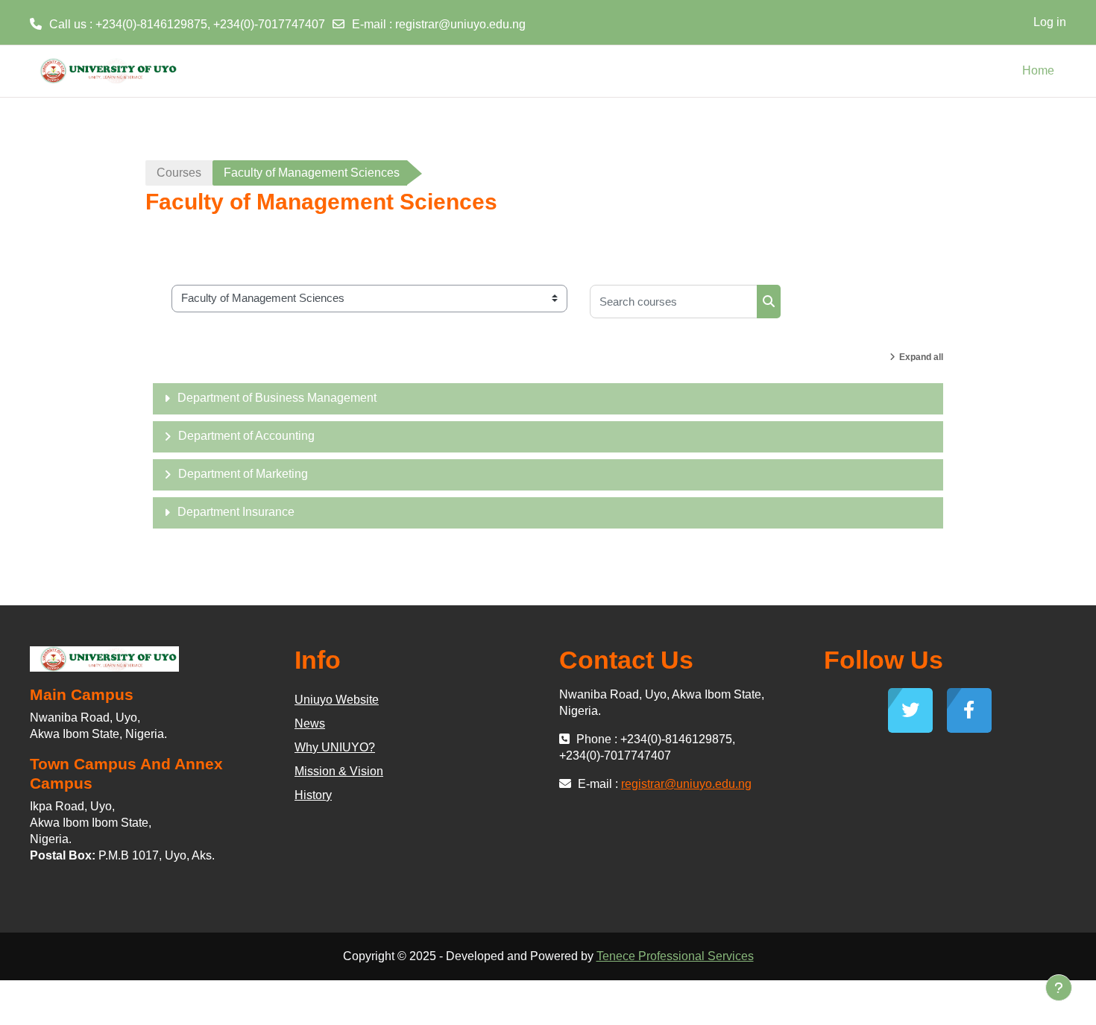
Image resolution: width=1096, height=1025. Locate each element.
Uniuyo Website (337, 699)
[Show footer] (1058, 987)
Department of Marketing (243, 473)
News (310, 723)
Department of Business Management (277, 397)
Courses (179, 172)
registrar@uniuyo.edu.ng (460, 24)
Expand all (921, 357)
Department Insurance (236, 511)
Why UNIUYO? (335, 747)
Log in (1049, 22)
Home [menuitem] (1038, 70)
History (313, 795)
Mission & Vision (339, 771)
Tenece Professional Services (675, 956)
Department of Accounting (246, 435)
